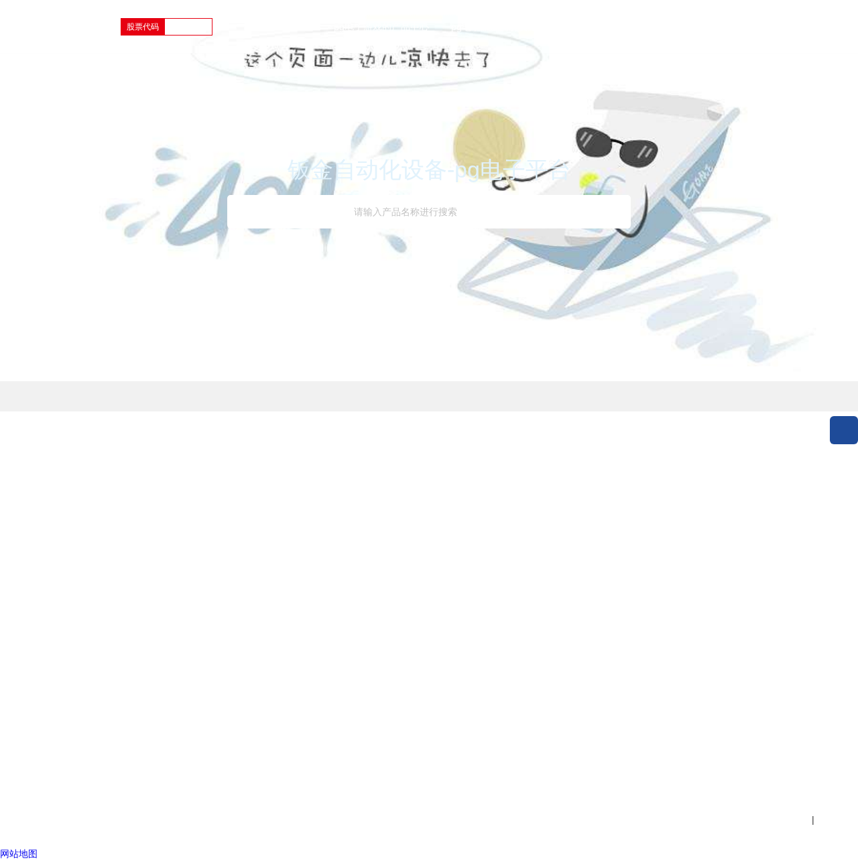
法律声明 (152, 780)
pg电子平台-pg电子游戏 (77, 780)
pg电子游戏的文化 (444, 589)
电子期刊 (425, 609)
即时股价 (342, 568)
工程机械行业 (168, 568)
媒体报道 (259, 609)
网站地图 (313, 780)
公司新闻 (259, 568)
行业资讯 (259, 589)
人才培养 (508, 609)
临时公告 (342, 630)
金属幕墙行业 (168, 630)
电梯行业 (159, 609)
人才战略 (508, 568)
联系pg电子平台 (439, 630)
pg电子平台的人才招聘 (527, 658)
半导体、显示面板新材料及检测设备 (64, 734)
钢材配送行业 (168, 692)
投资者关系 (651, 26)
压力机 (41, 644)
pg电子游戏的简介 (444, 568)
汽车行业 (159, 672)
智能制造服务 (55, 707)
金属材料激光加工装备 (64, 596)
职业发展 (775, 26)
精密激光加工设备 (64, 686)
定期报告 (342, 609)
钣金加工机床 (55, 568)
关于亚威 (716, 26)
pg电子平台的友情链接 (232, 780)
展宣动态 (259, 630)
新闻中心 (587, 26)
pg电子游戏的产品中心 (381, 26)
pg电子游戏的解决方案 (498, 26)
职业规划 (508, 589)
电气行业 (159, 589)
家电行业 (159, 651)
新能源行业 (163, 713)
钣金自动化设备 (60, 623)
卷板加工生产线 (60, 665)
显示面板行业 (168, 734)
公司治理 (342, 589)
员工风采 (508, 630)
